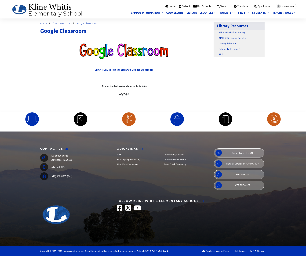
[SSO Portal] (32, 119)
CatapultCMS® (143, 251)
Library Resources (200, 13)
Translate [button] (242, 6)
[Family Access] (273, 119)
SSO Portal (243, 174)
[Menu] (128, 119)
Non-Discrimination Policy (217, 251)
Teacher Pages (282, 13)
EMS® (154, 251)
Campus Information (145, 13)
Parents (225, 13)
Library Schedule (228, 43)
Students (259, 13)
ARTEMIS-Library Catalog (233, 38)
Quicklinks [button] (264, 6)
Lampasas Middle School (175, 159)
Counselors (174, 13)
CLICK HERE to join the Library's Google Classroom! (124, 69)
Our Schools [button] (204, 6)
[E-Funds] (177, 119)
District (186, 6)
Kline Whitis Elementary (232, 32)
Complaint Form (242, 152)
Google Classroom (86, 23)
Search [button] (224, 6)
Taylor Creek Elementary (175, 164)
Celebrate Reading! (229, 49)
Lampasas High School (174, 154)
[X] (128, 209)
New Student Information (242, 163)
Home (171, 6)
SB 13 (222, 54)
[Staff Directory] (80, 119)
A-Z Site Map (259, 251)
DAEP (119, 154)
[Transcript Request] (225, 119)
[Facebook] (120, 209)
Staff (242, 13)
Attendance (242, 185)
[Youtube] (137, 209)
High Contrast (241, 251)
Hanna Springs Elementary (128, 159)
